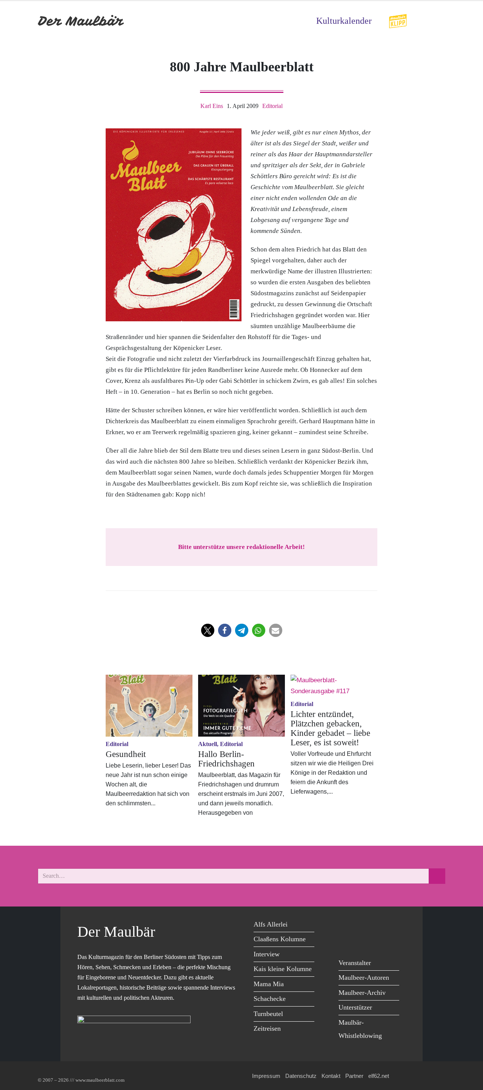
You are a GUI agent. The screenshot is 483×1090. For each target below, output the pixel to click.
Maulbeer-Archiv (362, 992)
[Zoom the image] (397, 18)
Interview (267, 954)
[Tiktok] (363, 941)
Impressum (266, 1076)
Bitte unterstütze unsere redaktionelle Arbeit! (241, 546)
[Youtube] (380, 925)
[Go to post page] (149, 706)
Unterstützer (355, 1007)
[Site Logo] (81, 21)
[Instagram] (346, 941)
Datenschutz (301, 1076)
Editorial (272, 106)
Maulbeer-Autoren (363, 977)
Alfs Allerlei (271, 924)
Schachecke (270, 998)
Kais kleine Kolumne (283, 969)
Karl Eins (211, 106)
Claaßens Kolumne (280, 939)
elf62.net (378, 1076)
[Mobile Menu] (436, 20)
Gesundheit (126, 754)
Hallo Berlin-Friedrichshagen (226, 758)
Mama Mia (269, 984)
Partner (354, 1076)
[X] (363, 925)
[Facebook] (346, 925)
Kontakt (330, 1076)
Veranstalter (354, 963)
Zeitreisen (267, 1028)
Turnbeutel (268, 1014)
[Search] (437, 876)
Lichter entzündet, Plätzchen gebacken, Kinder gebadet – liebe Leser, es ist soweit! (330, 728)
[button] (207, 630)
